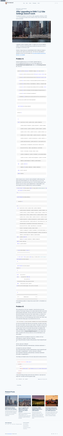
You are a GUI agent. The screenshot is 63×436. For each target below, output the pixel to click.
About (27, 3)
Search (39, 3)
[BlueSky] (52, 434)
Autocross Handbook (25, 425)
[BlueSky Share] (40, 379)
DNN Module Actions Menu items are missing (10, 408)
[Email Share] (46, 379)
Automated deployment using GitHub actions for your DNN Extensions (51, 409)
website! (7, 0)
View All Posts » (7, 393)
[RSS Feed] (57, 3)
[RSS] (57, 434)
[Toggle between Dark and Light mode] (55, 3)
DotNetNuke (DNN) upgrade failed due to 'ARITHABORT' (37, 409)
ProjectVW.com (25, 428)
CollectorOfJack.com (25, 426)
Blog (24, 3)
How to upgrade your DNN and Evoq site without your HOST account (24, 409)
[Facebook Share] (42, 379)
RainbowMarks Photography (26, 427)
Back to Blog (19, 385)
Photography (34, 3)
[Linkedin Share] (43, 379)
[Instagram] (53, 434)
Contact (30, 3)
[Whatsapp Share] (45, 379)
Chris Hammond (24, 8)
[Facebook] (55, 434)
